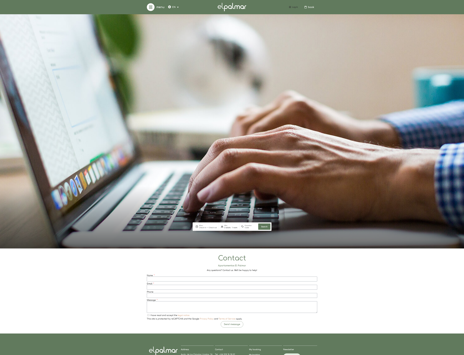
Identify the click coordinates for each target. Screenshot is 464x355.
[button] (175, 7)
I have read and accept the (169, 315)
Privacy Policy (207, 319)
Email (150, 284)
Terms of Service (227, 319)
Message (151, 300)
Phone (150, 292)
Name (150, 275)
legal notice (183, 315)
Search (264, 226)
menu (160, 7)
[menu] (151, 7)
